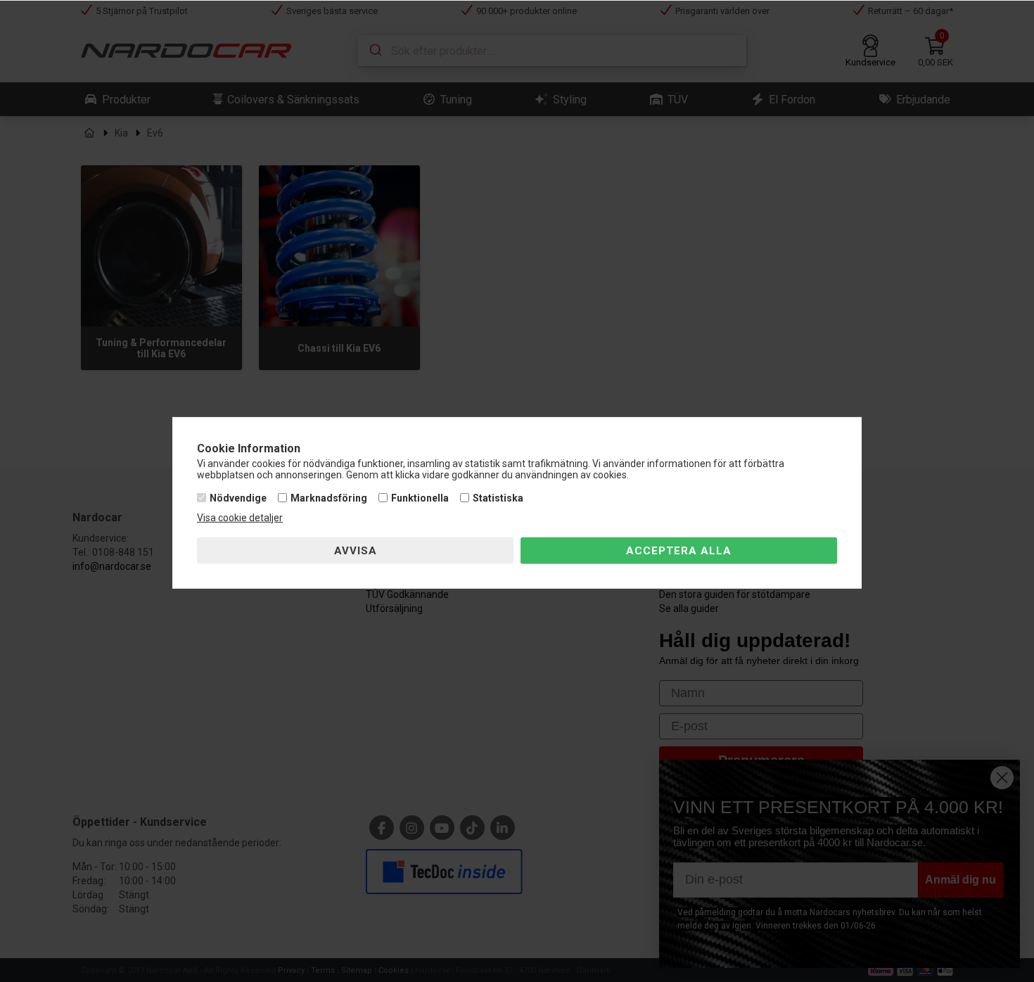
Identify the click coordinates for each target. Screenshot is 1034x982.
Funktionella (420, 498)
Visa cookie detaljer (240, 517)
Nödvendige (238, 498)
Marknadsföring (329, 498)
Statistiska (498, 498)
